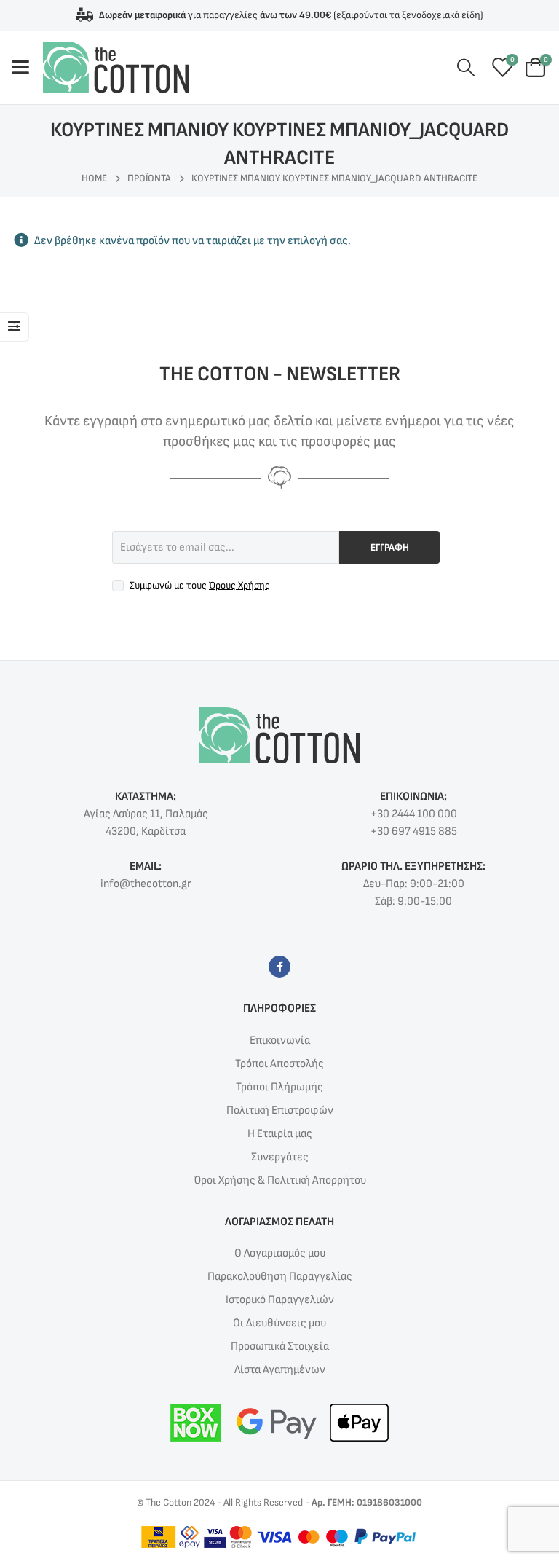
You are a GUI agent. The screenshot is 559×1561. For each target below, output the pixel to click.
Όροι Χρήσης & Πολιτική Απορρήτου (280, 1180)
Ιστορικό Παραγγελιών (280, 1300)
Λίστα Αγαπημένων (279, 1370)
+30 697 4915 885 (413, 831)
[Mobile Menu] (27, 67)
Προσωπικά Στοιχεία (280, 1346)
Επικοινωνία (280, 1040)
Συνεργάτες (280, 1157)
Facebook (279, 967)
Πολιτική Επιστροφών (279, 1110)
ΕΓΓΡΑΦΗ (389, 547)
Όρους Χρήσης (239, 585)
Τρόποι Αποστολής (279, 1064)
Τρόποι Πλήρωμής (279, 1087)
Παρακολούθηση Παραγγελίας (279, 1276)
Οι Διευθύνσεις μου (279, 1323)
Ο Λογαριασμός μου (279, 1253)
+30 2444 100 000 (413, 814)
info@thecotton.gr (145, 884)
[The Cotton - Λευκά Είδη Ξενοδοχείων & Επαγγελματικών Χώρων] (116, 67)
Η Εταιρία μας (279, 1134)
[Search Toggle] (466, 68)
